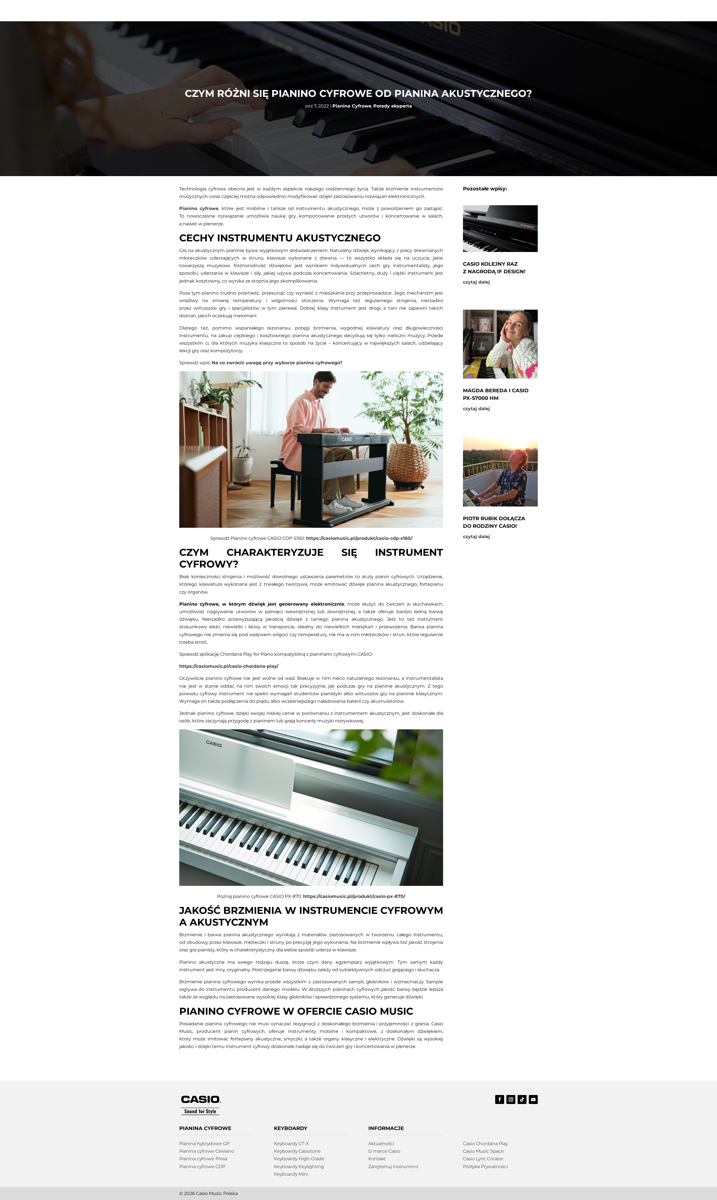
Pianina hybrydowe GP (204, 1143)
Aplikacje (437, 10)
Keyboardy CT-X (291, 1143)
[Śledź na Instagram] (183, 25)
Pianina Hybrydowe (289, 10)
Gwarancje (472, 10)
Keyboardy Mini (291, 1174)
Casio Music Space (483, 1151)
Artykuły (507, 10)
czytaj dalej (476, 282)
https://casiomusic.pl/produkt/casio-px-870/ (354, 896)
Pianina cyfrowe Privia (203, 1158)
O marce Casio (384, 1151)
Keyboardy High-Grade (299, 1158)
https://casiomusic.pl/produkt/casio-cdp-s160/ (359, 538)
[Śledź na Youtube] (206, 25)
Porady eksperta (392, 106)
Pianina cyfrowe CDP (202, 1166)
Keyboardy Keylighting (299, 1166)
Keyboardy (373, 10)
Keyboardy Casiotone (297, 1151)
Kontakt (538, 10)
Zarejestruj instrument (393, 1166)
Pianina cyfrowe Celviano (206, 1151)
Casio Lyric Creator (483, 1158)
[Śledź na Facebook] (172, 25)
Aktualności (381, 1143)
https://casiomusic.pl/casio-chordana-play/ (228, 666)
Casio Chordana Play (485, 1143)
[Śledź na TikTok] (194, 25)
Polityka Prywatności (485, 1166)
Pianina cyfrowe (336, 10)
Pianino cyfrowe (198, 208)
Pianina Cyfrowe (351, 106)
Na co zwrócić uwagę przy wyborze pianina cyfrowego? (277, 362)
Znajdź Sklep (406, 10)
